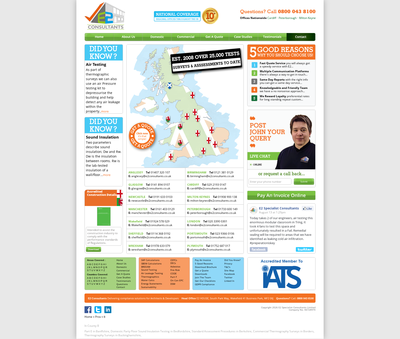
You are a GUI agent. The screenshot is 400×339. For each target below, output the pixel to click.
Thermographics (150, 276)
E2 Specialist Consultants (279, 208)
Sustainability (148, 287)
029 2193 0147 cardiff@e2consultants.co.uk (207, 186)
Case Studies (123, 277)
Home (119, 260)
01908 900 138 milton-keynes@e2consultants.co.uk (212, 198)
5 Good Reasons (204, 263)
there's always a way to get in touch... (284, 72)
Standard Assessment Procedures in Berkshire (222, 331)
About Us (121, 263)
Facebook (229, 273)
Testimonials (123, 280)
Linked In (229, 280)
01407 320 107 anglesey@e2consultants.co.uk (149, 174)
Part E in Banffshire (96, 331)
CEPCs (173, 260)
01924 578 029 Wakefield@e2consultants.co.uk (150, 223)
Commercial (123, 270)
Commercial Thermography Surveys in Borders (283, 331)
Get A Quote (123, 273)
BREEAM (145, 266)
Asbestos (175, 266)
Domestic (121, 267)
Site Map (229, 270)
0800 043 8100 (305, 298)
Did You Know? (232, 260)
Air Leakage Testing (152, 273)
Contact (120, 287)
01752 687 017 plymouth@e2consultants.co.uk (208, 247)
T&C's (227, 267)
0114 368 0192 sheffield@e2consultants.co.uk (149, 235)
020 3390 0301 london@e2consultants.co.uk (207, 223)
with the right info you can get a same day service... (284, 81)
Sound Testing (149, 269)
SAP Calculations (150, 260)
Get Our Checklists (205, 280)
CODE (173, 273)
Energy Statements (151, 283)
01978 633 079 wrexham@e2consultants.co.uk (150, 247)
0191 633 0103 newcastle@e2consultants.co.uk (150, 198)
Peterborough (281, 18)
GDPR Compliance (205, 284)
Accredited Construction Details (102, 193)
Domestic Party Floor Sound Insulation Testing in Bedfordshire (150, 331)
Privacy (228, 263)
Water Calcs (147, 280)
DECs (173, 263)
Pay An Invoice (203, 260)
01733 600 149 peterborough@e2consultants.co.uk (212, 211)
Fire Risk (175, 270)
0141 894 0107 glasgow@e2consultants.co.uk (149, 186)
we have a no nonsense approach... (284, 89)
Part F (173, 276)
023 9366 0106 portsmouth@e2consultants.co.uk (210, 235)
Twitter (228, 277)
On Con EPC (176, 280)
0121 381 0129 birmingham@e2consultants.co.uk (210, 174)
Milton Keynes (301, 18)
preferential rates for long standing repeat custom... (284, 97)
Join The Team (203, 277)
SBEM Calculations (151, 263)
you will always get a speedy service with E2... (285, 64)
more (105, 111)
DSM (172, 283)
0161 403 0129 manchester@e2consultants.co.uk (151, 211)
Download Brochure (206, 267)
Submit (303, 181)
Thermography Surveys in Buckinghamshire (112, 335)
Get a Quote (202, 270)
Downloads (201, 273)
